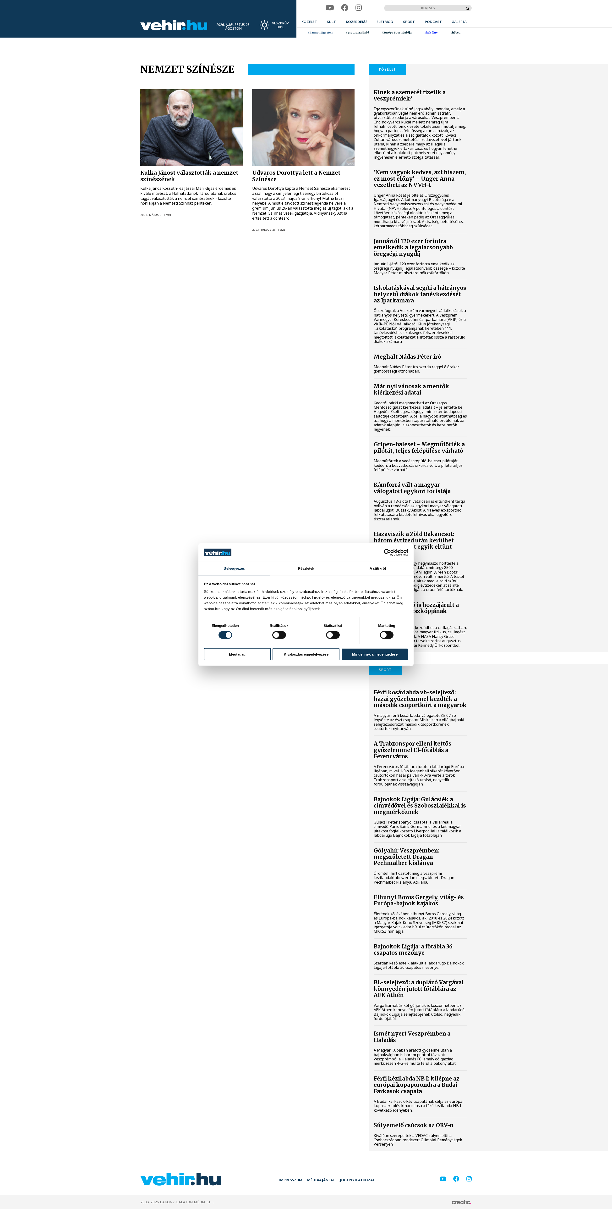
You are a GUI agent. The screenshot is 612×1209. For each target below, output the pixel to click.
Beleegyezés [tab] (234, 568)
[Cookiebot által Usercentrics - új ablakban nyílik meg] (387, 552)
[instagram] (358, 8)
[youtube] (330, 8)
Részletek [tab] (306, 568)
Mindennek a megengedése (375, 654)
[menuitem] (309, 21)
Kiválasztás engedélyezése (306, 654)
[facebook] (344, 8)
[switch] (279, 635)
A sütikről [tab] (378, 568)
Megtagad (237, 654)
